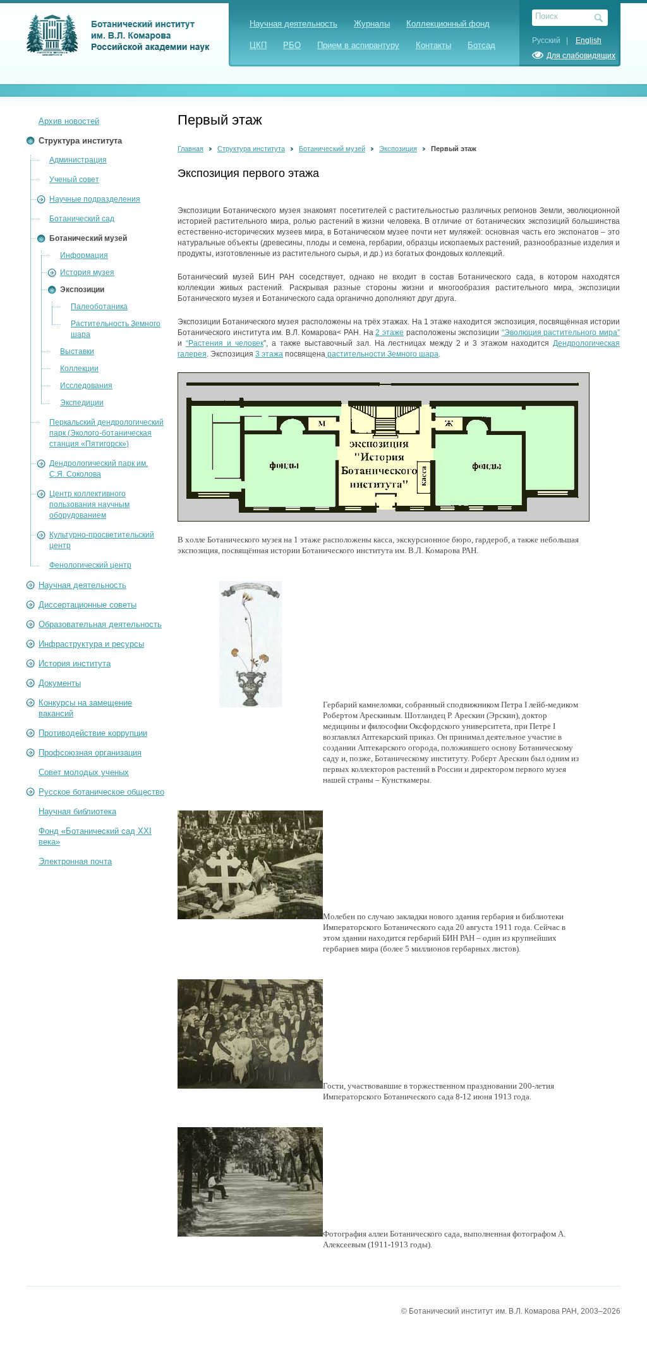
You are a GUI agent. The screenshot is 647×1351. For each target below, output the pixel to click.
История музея (87, 272)
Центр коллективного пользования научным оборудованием (89, 504)
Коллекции (79, 368)
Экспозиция (398, 148)
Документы (60, 683)
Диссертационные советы (87, 604)
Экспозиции (82, 289)
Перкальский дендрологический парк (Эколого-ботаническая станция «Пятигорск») (106, 433)
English (589, 40)
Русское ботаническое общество (101, 792)
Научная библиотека (77, 811)
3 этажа (269, 354)
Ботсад (481, 45)
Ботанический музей (88, 238)
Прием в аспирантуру (358, 45)
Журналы (372, 23)
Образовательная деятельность (100, 624)
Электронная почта (75, 861)
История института (75, 663)
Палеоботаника (99, 306)
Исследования (86, 385)
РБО (292, 45)
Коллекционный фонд (448, 23)
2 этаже (389, 332)
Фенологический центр (90, 565)
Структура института (80, 140)
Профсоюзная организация (90, 752)
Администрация (78, 160)
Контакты (433, 45)
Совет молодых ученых (84, 772)
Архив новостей (69, 121)
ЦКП (258, 45)
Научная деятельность (293, 23)
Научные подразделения (94, 199)
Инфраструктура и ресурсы (91, 644)
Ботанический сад (81, 218)
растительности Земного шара (381, 354)
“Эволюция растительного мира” (561, 332)
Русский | (553, 40)
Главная (190, 148)
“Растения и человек (224, 343)
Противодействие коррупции (93, 733)
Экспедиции (82, 402)
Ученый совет (74, 179)
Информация (84, 255)
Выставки (77, 351)
